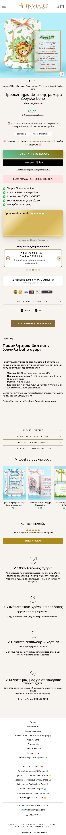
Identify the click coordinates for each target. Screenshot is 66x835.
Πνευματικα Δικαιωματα (33, 442)
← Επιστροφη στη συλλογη (33, 324)
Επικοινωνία (33, 744)
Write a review (33, 540)
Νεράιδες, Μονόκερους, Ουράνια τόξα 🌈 (33, 780)
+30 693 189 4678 (43, 179)
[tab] (27, 270)
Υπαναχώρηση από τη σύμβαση (33, 757)
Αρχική (6, 86)
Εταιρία (33, 722)
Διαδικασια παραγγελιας (33, 436)
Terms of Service (33, 749)
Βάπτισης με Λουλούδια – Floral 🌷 (33, 784)
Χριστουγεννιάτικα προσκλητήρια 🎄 (33, 793)
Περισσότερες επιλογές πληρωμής (33, 170)
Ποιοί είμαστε (33, 726)
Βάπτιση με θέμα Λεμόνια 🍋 (33, 798)
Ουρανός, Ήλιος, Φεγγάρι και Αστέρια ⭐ (33, 775)
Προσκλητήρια (17, 86)
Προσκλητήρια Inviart (46, 401)
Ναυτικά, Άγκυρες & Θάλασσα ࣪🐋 (33, 771)
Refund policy (33, 753)
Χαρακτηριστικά (42, 134)
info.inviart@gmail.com (34, 810)
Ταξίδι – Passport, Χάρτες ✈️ (33, 789)
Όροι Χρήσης (33, 740)
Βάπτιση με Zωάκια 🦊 (33, 766)
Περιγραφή (22, 134)
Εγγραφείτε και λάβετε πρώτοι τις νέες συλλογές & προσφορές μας (32, 825)
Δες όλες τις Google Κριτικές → (33, 240)
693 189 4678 (35, 815)
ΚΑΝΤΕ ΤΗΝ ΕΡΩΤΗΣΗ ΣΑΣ (33, 301)
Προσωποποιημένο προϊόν (33, 448)
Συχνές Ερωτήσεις (33, 731)
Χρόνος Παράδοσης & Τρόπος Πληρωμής (33, 735)
